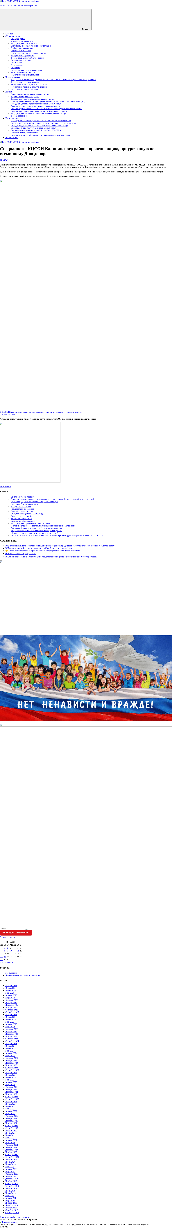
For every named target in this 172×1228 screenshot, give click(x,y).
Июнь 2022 (10, 1106)
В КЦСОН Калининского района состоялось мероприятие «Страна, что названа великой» (41, 412)
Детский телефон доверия (23, 521)
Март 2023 (10, 1084)
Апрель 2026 (11, 995)
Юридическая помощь (21, 506)
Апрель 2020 (11, 1169)
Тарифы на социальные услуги (25, 96)
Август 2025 (11, 1014)
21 (1, 956)
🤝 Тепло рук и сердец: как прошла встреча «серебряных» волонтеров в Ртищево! (43, 551)
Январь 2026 (11, 1002)
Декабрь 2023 (11, 1063)
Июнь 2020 (10, 1164)
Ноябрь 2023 (11, 1065)
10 (11, 951)
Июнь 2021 (10, 1135)
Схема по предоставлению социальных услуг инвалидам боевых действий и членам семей (52, 499)
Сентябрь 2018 (12, 1212)
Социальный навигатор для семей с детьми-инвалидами (36, 528)
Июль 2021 (10, 1133)
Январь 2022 (11, 1118)
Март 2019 (10, 1200)
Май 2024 (9, 1051)
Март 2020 (10, 1171)
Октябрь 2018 (11, 1210)
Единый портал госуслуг (22, 511)
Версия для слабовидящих (16, 932)
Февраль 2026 (11, 1000)
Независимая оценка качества (24, 133)
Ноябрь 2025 (11, 1007)
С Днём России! (7, 414)
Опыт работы (17, 63)
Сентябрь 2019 (12, 1186)
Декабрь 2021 (11, 1121)
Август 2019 (11, 1188)
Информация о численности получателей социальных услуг (38, 113)
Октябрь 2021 (11, 1125)
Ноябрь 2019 (11, 1181)
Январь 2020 (11, 1176)
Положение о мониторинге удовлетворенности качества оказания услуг (44, 123)
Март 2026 (10, 998)
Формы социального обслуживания (27, 58)
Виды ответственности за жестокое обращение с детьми (36, 530)
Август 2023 (11, 1072)
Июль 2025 (10, 1017)
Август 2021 (11, 1130)
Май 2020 (9, 1167)
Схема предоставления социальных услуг (30, 94)
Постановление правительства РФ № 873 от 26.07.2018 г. (37, 130)
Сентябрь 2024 (12, 1041)
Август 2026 (11, 985)
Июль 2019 (10, 1191)
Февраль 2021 (11, 1145)
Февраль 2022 (11, 1116)
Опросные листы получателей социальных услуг (33, 128)
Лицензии (15, 67)
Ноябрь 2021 (11, 1123)
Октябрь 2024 (11, 1039)
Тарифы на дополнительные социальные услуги (33, 99)
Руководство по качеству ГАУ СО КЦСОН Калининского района (41, 120)
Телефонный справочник (22, 55)
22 (5, 956)
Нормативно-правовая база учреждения (29, 87)
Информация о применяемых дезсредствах (30, 523)
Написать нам (11, 137)
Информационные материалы (24, 89)
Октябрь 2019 (11, 1183)
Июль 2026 (10, 988)
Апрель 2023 (11, 1082)
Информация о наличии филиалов (26, 70)
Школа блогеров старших (22, 497)
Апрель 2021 (11, 1140)
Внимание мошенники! (21, 518)
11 (14, 951)
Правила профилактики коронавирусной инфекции (34, 501)
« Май (3, 962)
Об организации (12, 36)
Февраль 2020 (11, 1174)
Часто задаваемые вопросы (23, 72)
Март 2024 (10, 1055)
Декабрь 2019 (11, 1179)
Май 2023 (9, 1080)
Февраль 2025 (11, 1029)
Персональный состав (21, 50)
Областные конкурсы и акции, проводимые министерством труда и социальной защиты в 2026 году (57, 535)
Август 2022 (11, 1101)
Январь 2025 (11, 1031)
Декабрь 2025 (11, 1005)
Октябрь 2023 (11, 1068)
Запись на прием (7, 937)
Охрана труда (17, 65)
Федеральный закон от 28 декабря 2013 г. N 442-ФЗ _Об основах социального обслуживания (53, 79)
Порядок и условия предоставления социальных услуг (36, 104)
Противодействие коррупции (24, 504)
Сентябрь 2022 (12, 1099)
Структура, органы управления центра (28, 53)
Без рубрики (11, 973)
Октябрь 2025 (11, 1010)
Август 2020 (11, 1159)
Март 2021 (10, 1142)
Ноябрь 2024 (11, 1036)
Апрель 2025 (11, 1024)
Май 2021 (9, 1138)
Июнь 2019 (10, 1193)
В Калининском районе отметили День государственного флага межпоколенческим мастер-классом (51, 557)
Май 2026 (9, 993)
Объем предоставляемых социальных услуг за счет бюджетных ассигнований (46, 108)
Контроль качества (13, 118)
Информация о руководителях (24, 43)
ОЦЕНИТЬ (5, 486)
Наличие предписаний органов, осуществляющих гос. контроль (40, 135)
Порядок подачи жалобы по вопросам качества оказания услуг (39, 125)
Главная (9, 34)
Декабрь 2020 (11, 1150)
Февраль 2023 (11, 1087)
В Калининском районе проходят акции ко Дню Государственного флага (38, 548)
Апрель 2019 (11, 1198)
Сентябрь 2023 (12, 1070)
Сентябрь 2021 (12, 1128)
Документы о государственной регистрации (31, 46)
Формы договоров (19, 116)
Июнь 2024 (10, 1048)
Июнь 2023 (10, 1077)
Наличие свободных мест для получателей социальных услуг (39, 111)
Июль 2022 (10, 1104)
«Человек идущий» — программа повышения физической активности (43, 526)
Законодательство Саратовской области (29, 84)
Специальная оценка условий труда (27, 514)
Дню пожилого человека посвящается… (23, 975)
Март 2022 (10, 1113)
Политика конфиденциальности (25, 75)
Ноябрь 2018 (11, 1208)
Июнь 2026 (10, 990)
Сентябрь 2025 (12, 1012)
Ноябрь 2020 (11, 1152)
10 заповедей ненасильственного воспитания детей (34, 533)
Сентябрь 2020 (12, 1157)
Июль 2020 (10, 1162)
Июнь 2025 (10, 1019)
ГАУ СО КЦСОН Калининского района (18, 6)
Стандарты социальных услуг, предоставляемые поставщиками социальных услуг (48, 101)
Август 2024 (11, 1043)
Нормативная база (13, 77)
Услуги (8, 92)
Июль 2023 (10, 1075)
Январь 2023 (11, 1089)
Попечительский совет (21, 60)
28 (1, 959)
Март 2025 (10, 1027)
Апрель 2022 (11, 1111)
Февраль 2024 (11, 1058)
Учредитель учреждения (22, 41)
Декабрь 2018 (11, 1205)
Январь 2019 (11, 1203)
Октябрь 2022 (11, 1097)
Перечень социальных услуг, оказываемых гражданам (35, 106)
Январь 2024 (11, 1060)
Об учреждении (18, 38)
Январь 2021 (11, 1147)
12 (18, 951)
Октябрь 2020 (11, 1154)
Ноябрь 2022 (11, 1094)
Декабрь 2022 (11, 1092)
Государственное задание (22, 509)
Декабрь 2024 (11, 1034)
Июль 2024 (10, 1046)
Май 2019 (9, 1195)
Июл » (10, 962)
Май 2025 (9, 1022)
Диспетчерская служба (21, 516)
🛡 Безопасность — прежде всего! (20, 553)
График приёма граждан (22, 48)
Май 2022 (9, 1109)
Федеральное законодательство (25, 82)
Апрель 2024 (11, 1053)
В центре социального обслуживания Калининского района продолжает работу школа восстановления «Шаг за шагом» (60, 546)
